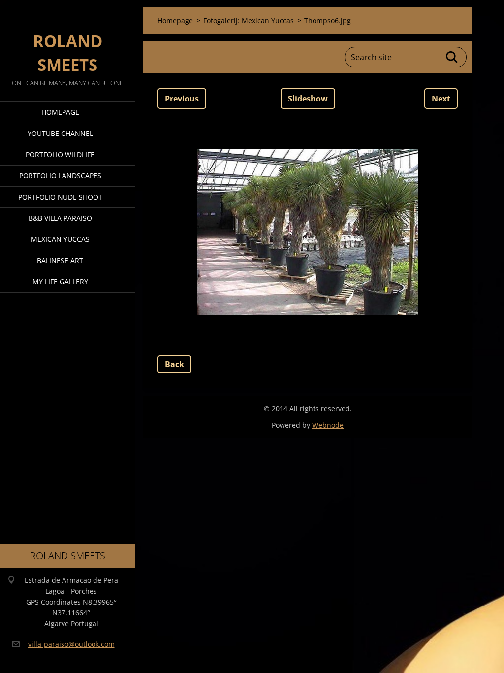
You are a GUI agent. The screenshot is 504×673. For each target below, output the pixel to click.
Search (452, 57)
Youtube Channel (60, 133)
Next (441, 98)
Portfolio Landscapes (60, 175)
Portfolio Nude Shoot (60, 197)
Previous (182, 98)
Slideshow (308, 98)
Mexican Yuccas (60, 239)
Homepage (60, 112)
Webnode (328, 425)
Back (174, 364)
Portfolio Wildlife (60, 154)
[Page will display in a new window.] (307, 232)
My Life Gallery (60, 281)
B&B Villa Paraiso (60, 218)
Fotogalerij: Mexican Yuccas (248, 20)
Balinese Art (60, 260)
